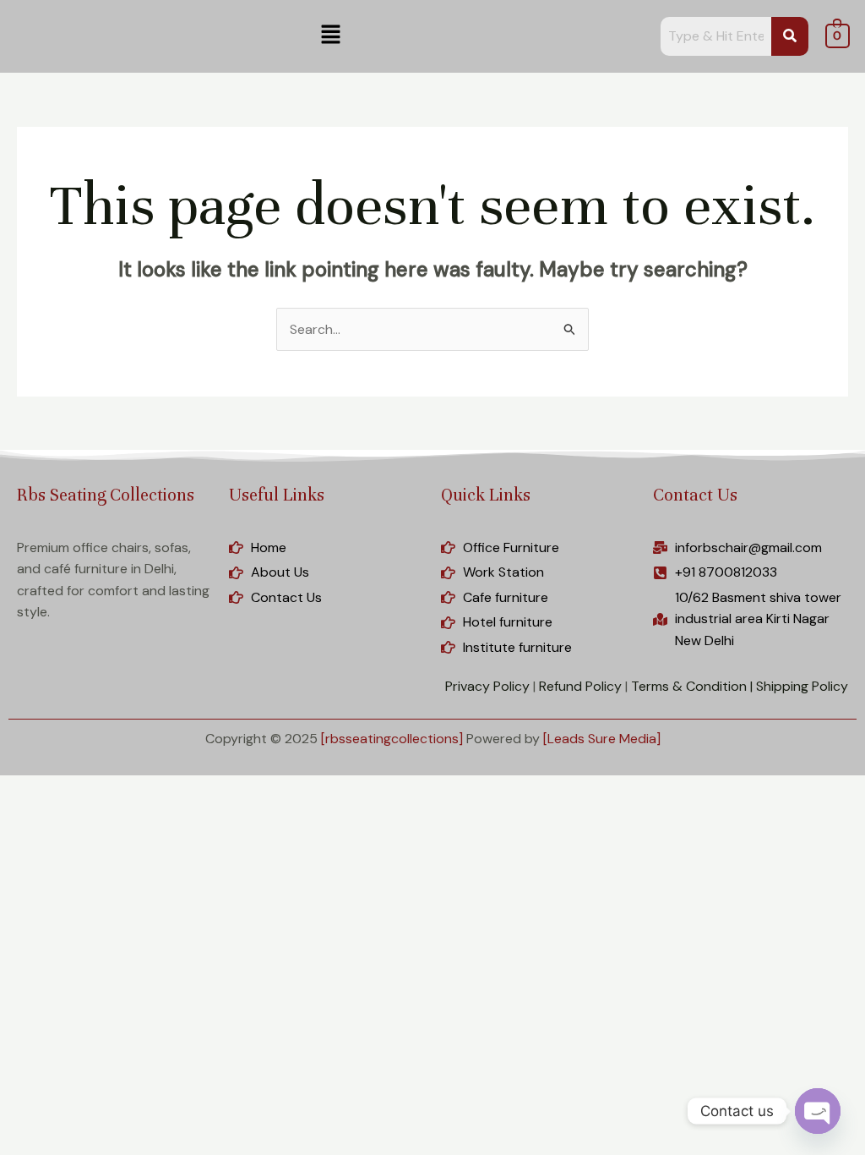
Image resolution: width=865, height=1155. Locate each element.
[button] (330, 35)
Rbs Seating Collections (105, 495)
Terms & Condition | (692, 686)
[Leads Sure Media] (602, 738)
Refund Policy (580, 686)
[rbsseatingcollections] (392, 738)
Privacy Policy (487, 686)
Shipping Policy (802, 686)
